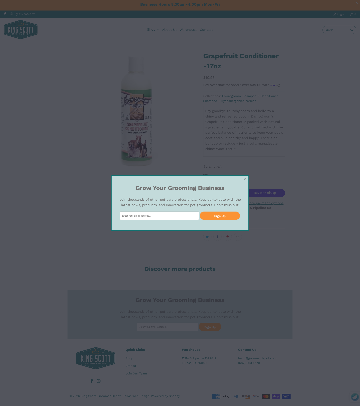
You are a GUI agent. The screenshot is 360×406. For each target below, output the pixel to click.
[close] (245, 179)
